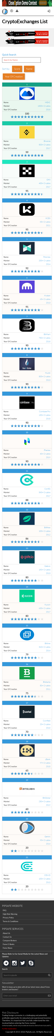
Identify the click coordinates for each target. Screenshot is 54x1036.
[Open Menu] (49, 11)
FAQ (4, 910)
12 (27, 510)
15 (27, 626)
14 (27, 587)
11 (27, 471)
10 (27, 432)
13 (27, 548)
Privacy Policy (8, 918)
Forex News (7, 948)
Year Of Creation (14, 76)
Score (17, 68)
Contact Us (7, 937)
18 (27, 741)
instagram (17, 962)
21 (27, 857)
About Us (6, 933)
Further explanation (9, 1029)
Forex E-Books (8, 944)
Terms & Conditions (10, 921)
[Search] (49, 975)
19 (27, 780)
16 (27, 664)
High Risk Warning (10, 914)
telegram (9, 963)
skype (34, 962)
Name (29, 68)
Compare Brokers (10, 940)
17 (27, 703)
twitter (25, 962)
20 (27, 819)
